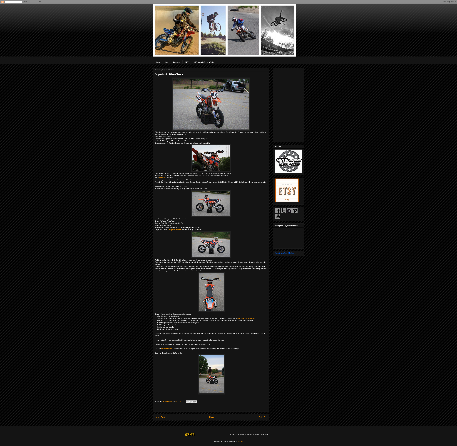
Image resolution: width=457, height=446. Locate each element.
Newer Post (160, 417)
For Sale (176, 62)
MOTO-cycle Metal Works (204, 62)
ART (187, 62)
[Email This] (187, 401)
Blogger (240, 441)
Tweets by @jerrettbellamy (285, 253)
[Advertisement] (288, 104)
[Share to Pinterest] (196, 401)
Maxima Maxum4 (167, 349)
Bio (166, 62)
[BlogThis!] (189, 401)
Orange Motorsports (175, 230)
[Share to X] (191, 401)
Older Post (263, 417)
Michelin (162, 178)
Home (158, 62)
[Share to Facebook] (194, 401)
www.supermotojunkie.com (246, 318)
